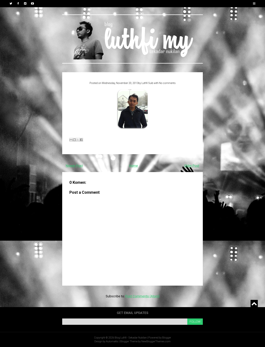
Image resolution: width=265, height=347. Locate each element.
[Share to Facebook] (81, 140)
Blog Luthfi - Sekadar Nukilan (131, 337)
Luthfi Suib (147, 83)
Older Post (191, 166)
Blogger (166, 337)
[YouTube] (32, 3)
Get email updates (132, 313)
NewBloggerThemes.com (156, 341)
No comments (167, 83)
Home (133, 166)
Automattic (112, 341)
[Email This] (71, 140)
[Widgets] (254, 303)
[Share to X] (78, 140)
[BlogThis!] (74, 140)
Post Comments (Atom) (142, 296)
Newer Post (74, 166)
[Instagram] (25, 3)
